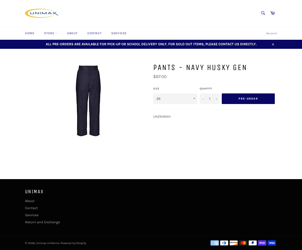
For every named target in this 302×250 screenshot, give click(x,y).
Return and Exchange (42, 222)
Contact (94, 33)
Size (156, 88)
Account (271, 33)
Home (29, 33)
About (72, 33)
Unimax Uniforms (47, 243)
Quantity (206, 88)
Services (119, 33)
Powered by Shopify (73, 243)
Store (49, 33)
